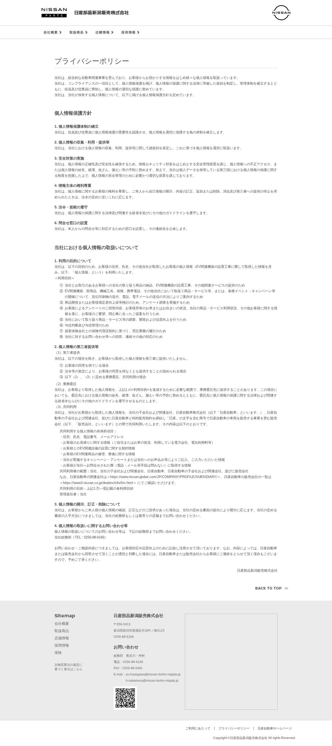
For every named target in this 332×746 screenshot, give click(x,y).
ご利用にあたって (197, 728)
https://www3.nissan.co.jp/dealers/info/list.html (98, 483)
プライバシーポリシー (234, 728)
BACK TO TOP (271, 588)
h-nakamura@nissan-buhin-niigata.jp (146, 680)
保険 (58, 653)
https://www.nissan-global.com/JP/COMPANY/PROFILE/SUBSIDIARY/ (163, 477)
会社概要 (53, 32)
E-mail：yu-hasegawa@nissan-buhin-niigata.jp (147, 674)
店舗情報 (104, 32)
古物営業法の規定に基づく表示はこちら (68, 667)
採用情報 (130, 32)
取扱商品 (79, 32)
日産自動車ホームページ (275, 728)
